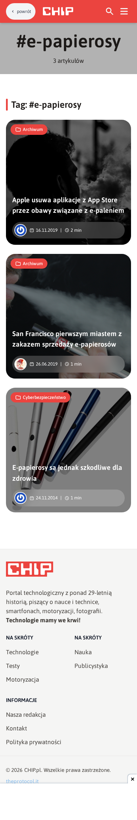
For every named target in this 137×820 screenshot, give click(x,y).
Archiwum (33, 129)
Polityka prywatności (33, 742)
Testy (13, 665)
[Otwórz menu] (124, 11)
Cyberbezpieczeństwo (44, 397)
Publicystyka (91, 665)
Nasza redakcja (26, 714)
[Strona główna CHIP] (57, 11)
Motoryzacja (22, 679)
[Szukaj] (110, 11)
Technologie (22, 652)
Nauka (83, 652)
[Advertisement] (68, 802)
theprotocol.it (22, 781)
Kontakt (16, 728)
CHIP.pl (32, 770)
